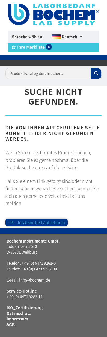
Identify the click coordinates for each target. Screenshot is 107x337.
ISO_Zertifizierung (24, 307)
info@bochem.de (34, 280)
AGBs (11, 324)
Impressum (17, 318)
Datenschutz (18, 313)
